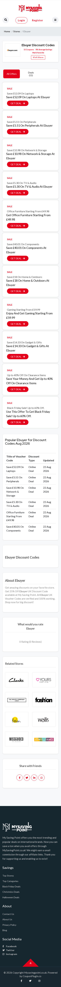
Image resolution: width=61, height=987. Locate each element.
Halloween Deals (10, 897)
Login (21, 20)
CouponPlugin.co (32, 976)
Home (7, 31)
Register (37, 20)
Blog (4, 930)
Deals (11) (31, 74)
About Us (7, 919)
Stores (16, 31)
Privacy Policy (9, 924)
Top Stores (8, 875)
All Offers (12, 73)
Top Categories (10, 881)
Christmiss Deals (11, 891)
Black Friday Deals (11, 886)
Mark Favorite (38, 53)
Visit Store (38, 57)
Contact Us (8, 914)
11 (25, 49)
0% (37, 49)
